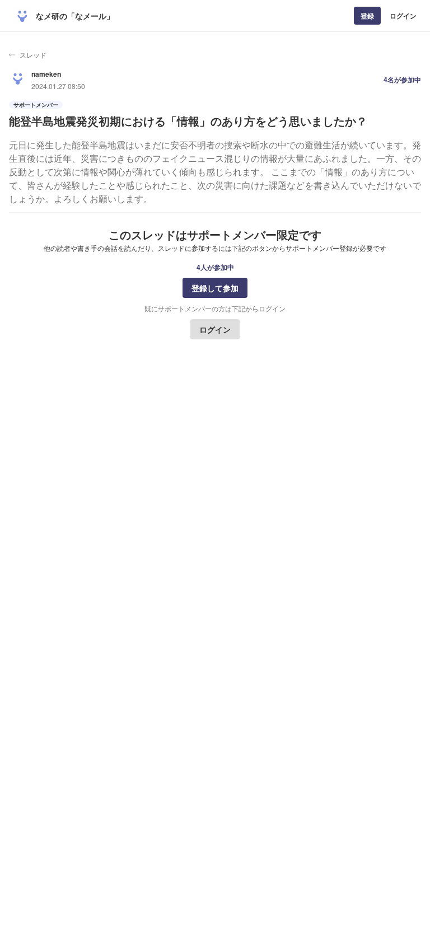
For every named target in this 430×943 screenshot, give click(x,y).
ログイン (403, 15)
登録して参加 (215, 287)
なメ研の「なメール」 (75, 15)
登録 (367, 16)
